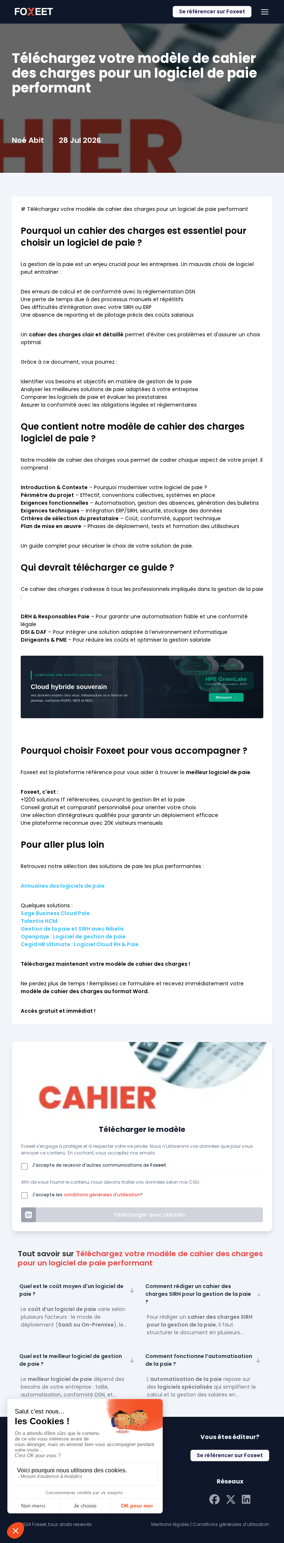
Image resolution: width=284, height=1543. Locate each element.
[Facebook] (214, 1498)
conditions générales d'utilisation (102, 1194)
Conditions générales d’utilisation (231, 1524)
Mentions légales (170, 1524)
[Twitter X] (231, 1498)
